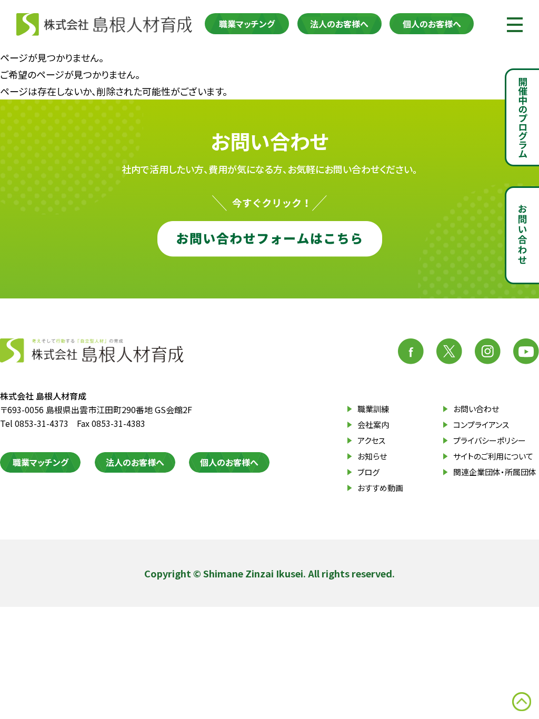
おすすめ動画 (380, 487)
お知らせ (372, 456)
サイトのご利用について (493, 456)
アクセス (371, 440)
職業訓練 (373, 408)
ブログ (368, 471)
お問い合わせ (476, 408)
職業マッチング (247, 23)
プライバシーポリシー (489, 440)
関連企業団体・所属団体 (494, 471)
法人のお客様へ (339, 23)
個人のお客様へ (432, 23)
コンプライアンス (481, 424)
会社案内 (373, 424)
